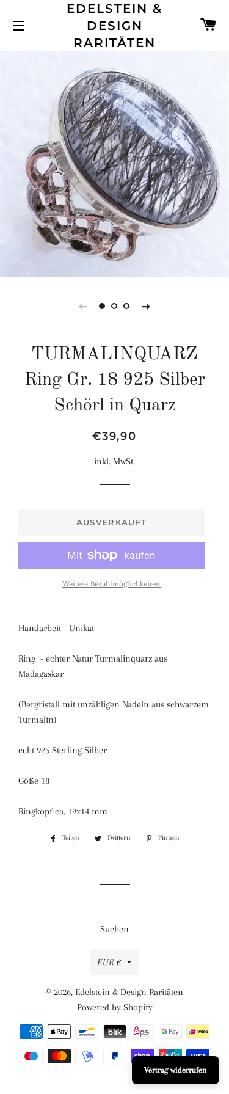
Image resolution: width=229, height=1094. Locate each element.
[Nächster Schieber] (146, 306)
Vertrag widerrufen (175, 1069)
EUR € (109, 962)
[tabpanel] (114, 162)
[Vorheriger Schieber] (83, 306)
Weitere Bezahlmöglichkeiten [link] (111, 583)
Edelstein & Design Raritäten (114, 25)
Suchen (114, 929)
